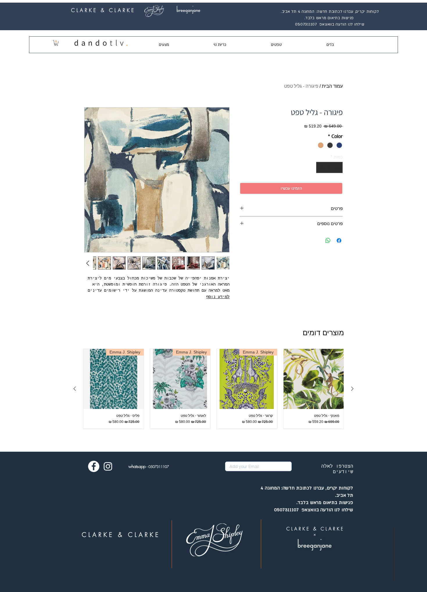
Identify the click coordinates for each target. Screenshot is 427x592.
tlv (118, 42)
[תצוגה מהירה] (314, 379)
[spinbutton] (329, 167)
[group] (213, 389)
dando (92, 42)
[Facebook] (93, 466)
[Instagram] (108, 466)
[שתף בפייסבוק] (339, 240)
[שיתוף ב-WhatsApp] (327, 240)
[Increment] (321, 167)
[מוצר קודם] (352, 388)
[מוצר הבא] (74, 388)
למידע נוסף (217, 297)
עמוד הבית (332, 86)
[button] (56, 43)
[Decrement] (338, 167)
